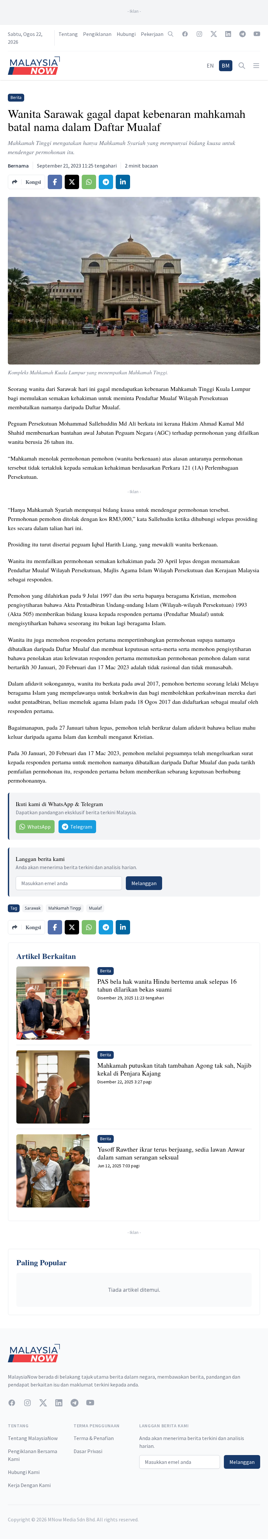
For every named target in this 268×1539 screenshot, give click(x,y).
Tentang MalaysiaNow (33, 1438)
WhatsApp (39, 826)
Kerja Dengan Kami (29, 1485)
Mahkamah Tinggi (64, 908)
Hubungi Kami (24, 1472)
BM (226, 65)
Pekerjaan (152, 34)
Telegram (81, 826)
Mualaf (95, 908)
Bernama (18, 165)
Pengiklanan (97, 34)
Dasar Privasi (88, 1451)
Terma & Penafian (94, 1438)
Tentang (68, 34)
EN (210, 65)
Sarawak (33, 908)
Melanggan (144, 883)
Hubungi (126, 34)
